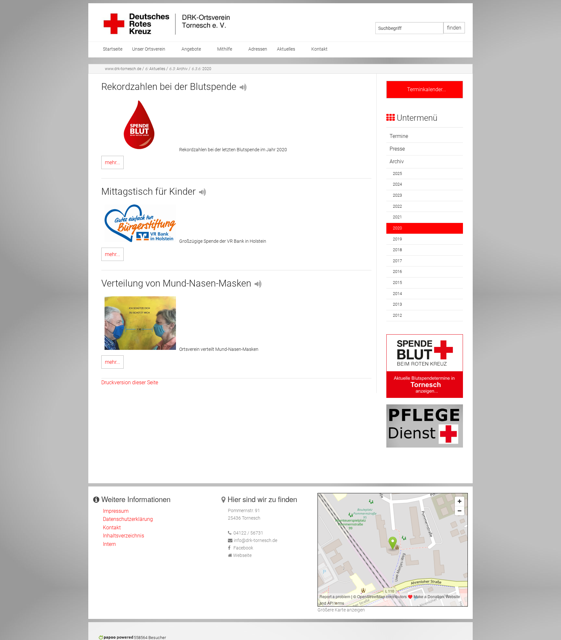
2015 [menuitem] (397, 282)
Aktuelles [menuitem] (286, 49)
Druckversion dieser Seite (129, 382)
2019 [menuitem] (397, 239)
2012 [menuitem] (397, 315)
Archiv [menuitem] (397, 161)
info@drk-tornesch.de (255, 540)
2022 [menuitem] (397, 206)
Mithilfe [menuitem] (224, 49)
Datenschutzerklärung (128, 519)
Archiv (178, 69)
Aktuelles (155, 69)
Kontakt (112, 527)
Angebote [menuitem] (191, 49)
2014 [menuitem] (397, 293)
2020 (201, 69)
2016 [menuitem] (397, 271)
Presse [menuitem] (397, 149)
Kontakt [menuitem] (319, 49)
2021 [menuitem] (397, 217)
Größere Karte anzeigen (341, 610)
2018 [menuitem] (397, 249)
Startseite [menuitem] (112, 49)
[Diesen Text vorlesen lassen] (243, 86)
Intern (109, 544)
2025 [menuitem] (397, 173)
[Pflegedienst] (424, 425)
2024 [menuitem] (397, 184)
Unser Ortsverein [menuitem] (148, 49)
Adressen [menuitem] (257, 49)
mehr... (112, 162)
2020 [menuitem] (397, 228)
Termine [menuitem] (399, 136)
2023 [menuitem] (397, 195)
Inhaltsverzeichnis (123, 536)
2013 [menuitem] (397, 304)
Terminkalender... (424, 89)
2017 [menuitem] (397, 260)
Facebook (243, 548)
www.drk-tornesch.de (123, 69)
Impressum (116, 511)
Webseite (242, 555)
